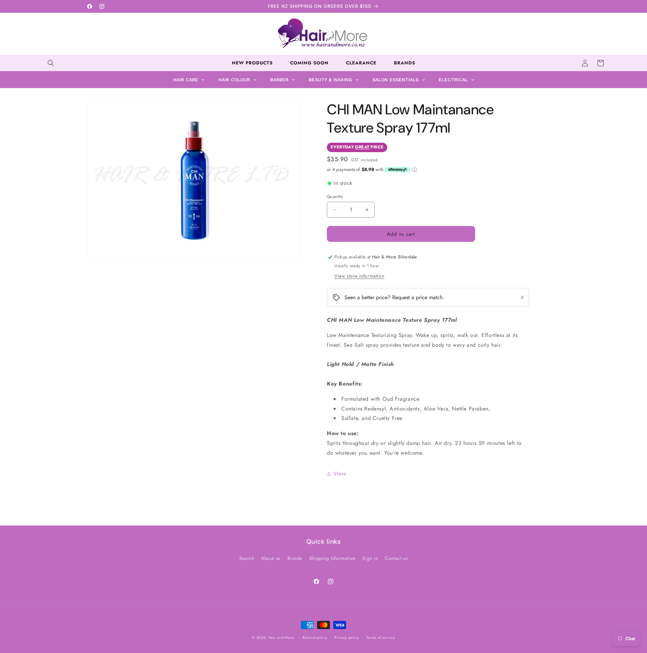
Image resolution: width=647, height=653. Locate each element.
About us (270, 558)
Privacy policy (346, 637)
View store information (359, 276)
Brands (295, 558)
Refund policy (315, 637)
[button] (51, 63)
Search (246, 558)
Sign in (370, 558)
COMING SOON (309, 63)
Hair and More (281, 637)
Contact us (396, 558)
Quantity (335, 196)
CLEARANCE (361, 63)
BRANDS (404, 63)
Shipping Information (332, 558)
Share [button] (340, 473)
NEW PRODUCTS (252, 63)
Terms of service (380, 637)
